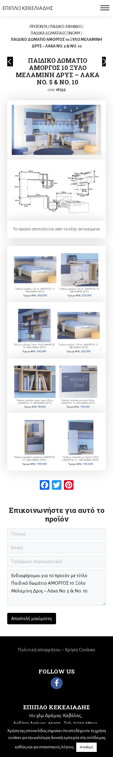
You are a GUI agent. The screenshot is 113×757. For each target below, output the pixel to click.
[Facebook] (57, 683)
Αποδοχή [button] (86, 747)
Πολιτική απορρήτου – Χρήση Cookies (56, 649)
